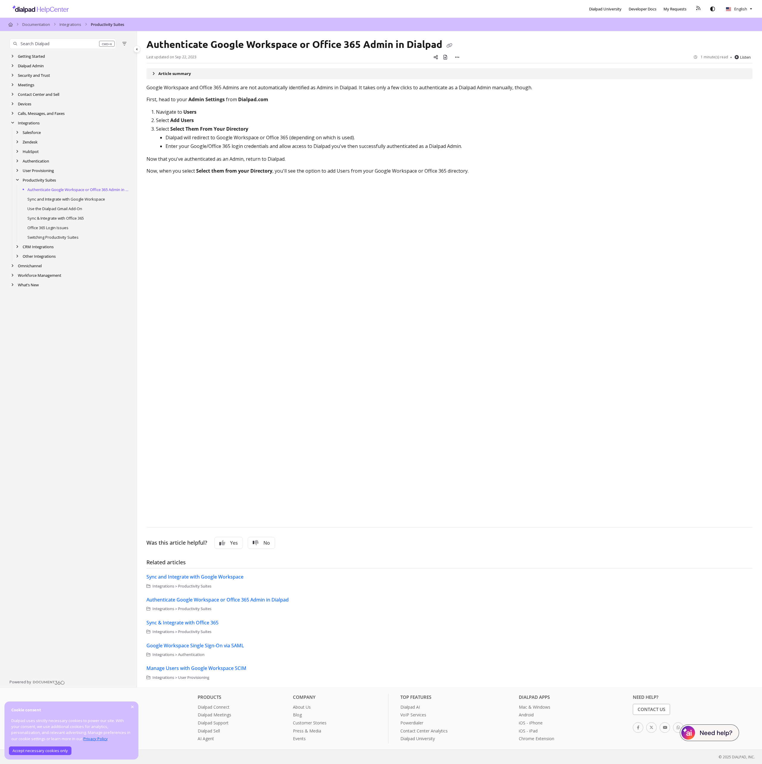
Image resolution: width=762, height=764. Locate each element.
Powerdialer (411, 723)
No (266, 543)
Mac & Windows (534, 707)
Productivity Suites (107, 24)
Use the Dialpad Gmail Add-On (54, 208)
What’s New (28, 285)
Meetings (26, 85)
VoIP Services (413, 715)
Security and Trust (34, 75)
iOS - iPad (528, 731)
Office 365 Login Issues (47, 227)
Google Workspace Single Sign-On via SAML (195, 645)
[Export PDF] (445, 57)
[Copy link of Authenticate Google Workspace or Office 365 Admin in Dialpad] (449, 45)
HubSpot (31, 151)
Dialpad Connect (213, 707)
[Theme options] (712, 9)
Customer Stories (310, 723)
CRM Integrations (38, 246)
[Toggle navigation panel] (136, 49)
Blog (297, 715)
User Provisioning (38, 170)
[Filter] (124, 43)
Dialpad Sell (209, 731)
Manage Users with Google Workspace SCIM (196, 668)
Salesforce (32, 132)
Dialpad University (417, 738)
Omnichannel (30, 265)
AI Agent (206, 738)
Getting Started (31, 56)
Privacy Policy (95, 738)
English (740, 9)
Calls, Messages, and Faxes (41, 113)
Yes (234, 543)
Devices (24, 104)
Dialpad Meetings (214, 715)
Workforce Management (39, 275)
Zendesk (30, 142)
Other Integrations (39, 256)
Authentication (36, 161)
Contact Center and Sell (38, 94)
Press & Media (307, 731)
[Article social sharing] (436, 57)
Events (299, 738)
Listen (745, 57)
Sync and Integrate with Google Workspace (66, 199)
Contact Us (651, 709)
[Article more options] (457, 57)
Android (526, 715)
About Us (302, 707)
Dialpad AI (410, 707)
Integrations (70, 24)
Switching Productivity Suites (53, 237)
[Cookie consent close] (132, 706)
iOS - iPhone (531, 723)
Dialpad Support (213, 723)
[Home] (39, 9)
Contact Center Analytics (424, 731)
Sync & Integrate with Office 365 (55, 218)
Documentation (36, 24)
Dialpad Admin (31, 65)
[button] (63, 43)
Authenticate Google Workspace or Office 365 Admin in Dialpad (79, 189)
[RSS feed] (698, 9)
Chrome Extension (536, 738)
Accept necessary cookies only (40, 750)
